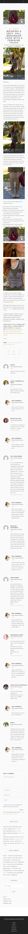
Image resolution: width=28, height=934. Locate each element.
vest (14, 344)
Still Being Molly (16, 329)
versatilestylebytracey (18, 685)
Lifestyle (14, 931)
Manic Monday (10, 333)
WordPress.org (7, 903)
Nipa (4, 864)
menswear (11, 342)
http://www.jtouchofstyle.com (16, 655)
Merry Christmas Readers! (10, 833)
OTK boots (16, 342)
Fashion (14, 929)
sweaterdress (9, 344)
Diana (4, 855)
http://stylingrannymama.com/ (16, 494)
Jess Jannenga (16, 400)
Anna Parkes (14, 577)
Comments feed (7, 901)
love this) (5, 310)
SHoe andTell (14, 331)
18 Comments (17, 46)
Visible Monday (8, 329)
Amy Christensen (16, 456)
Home (14, 922)
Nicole (12, 364)
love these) (9, 308)
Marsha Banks (7, 868)
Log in (5, 896)
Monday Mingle (16, 333)
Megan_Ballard (15, 418)
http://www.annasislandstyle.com (17, 605)
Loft (8, 342)
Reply (12, 368)
